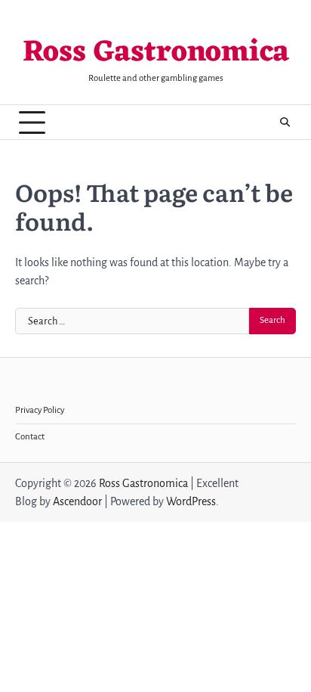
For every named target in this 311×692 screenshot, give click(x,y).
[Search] (284, 122)
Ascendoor (77, 501)
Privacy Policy (39, 410)
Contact (30, 437)
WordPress (191, 501)
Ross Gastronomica (156, 53)
